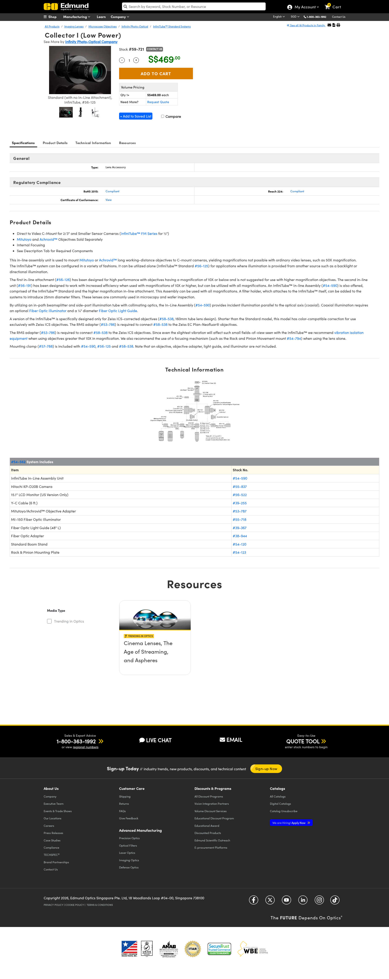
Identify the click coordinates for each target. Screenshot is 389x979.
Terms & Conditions (100, 904)
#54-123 (239, 552)
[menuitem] (55, 16)
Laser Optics (127, 852)
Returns (124, 803)
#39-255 (240, 503)
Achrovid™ (48, 239)
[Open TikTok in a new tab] (335, 901)
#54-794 (294, 338)
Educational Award (206, 825)
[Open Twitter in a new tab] (270, 901)
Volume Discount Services (210, 811)
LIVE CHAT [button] (159, 740)
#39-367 (240, 527)
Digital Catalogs (280, 803)
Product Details (55, 142)
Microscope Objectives (102, 26)
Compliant (112, 191)
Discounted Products (207, 833)
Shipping (125, 796)
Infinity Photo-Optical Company (91, 41)
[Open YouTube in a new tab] (286, 901)
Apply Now (289, 823)
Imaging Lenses (74, 26)
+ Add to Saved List (135, 116)
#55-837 (240, 486)
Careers (49, 825)
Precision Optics (129, 838)
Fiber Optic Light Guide (118, 310)
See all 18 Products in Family (307, 25)
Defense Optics (129, 867)
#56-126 (63, 279)
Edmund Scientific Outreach (212, 840)
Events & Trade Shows (58, 811)
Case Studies (52, 840)
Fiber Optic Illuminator (47, 310)
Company (119, 16)
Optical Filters (128, 845)
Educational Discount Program (214, 818)
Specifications (23, 142)
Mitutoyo (24, 239)
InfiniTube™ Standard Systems (172, 26)
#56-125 (201, 265)
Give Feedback (128, 818)
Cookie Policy (74, 904)
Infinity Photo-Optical (135, 26)
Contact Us (338, 16)
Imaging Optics (129, 860)
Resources (127, 142)
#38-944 (240, 535)
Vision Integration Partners (211, 803)
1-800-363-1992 (316, 16)
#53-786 (108, 324)
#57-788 (46, 346)
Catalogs (278, 796)
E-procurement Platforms (210, 847)
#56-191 (24, 285)
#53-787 (240, 511)
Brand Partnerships (56, 862)
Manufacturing (75, 16)
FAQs (122, 811)
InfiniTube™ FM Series (139, 233)
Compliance (51, 847)
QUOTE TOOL (303, 741)
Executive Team (53, 803)
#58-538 (166, 318)
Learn (101, 16)
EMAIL (234, 739)
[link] (335, 3)
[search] (194, 6)
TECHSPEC (52, 855)
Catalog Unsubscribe (283, 811)
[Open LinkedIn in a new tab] (303, 901)
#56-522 (240, 494)
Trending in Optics (69, 621)
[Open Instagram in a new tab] (319, 901)
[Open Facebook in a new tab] (253, 901)
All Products (52, 26)
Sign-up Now (266, 768)
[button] (318, 16)
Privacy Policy (53, 904)
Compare (173, 116)
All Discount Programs (208, 796)
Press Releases (53, 833)
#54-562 (18, 461)
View (109, 200)
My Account (305, 7)
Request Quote (158, 102)
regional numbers (85, 747)
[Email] (329, 25)
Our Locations (52, 818)
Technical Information (93, 142)
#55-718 (239, 519)
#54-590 (330, 285)
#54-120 (239, 544)
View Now (155, 655)
